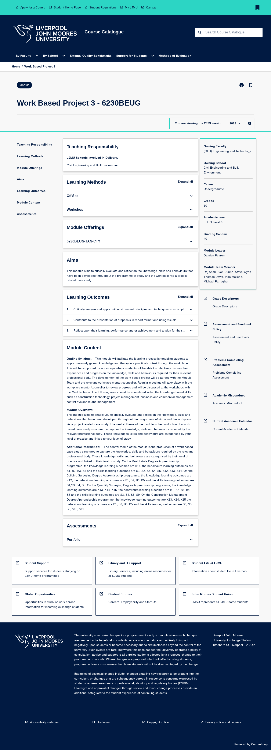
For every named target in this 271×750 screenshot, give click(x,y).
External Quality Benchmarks (91, 55)
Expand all (185, 181)
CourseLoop (259, 744)
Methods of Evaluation (175, 55)
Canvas (151, 7)
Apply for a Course (32, 7)
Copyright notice (158, 722)
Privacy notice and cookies (223, 722)
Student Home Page (67, 7)
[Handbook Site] (39, 642)
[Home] (45, 34)
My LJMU (131, 7)
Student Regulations (102, 7)
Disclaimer (104, 722)
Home (16, 66)
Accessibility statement (45, 722)
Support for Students (131, 55)
